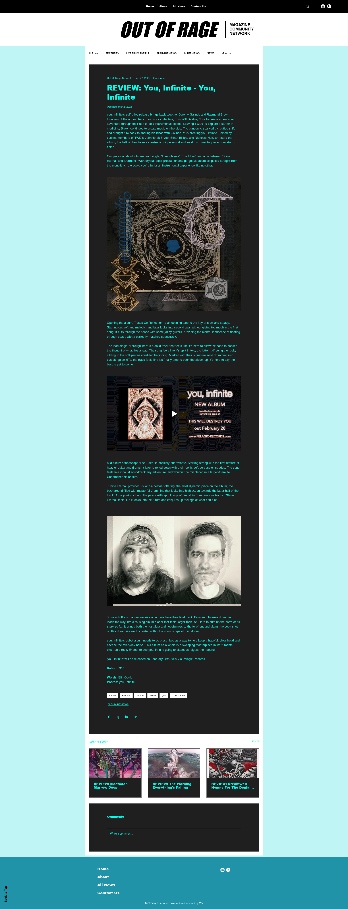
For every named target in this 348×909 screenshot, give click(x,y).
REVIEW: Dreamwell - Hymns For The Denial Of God (230, 785)
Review (126, 695)
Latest (112, 695)
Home (103, 869)
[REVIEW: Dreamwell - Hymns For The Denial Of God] (233, 763)
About (103, 877)
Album (140, 695)
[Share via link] (135, 717)
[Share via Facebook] (108, 717)
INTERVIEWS (192, 53)
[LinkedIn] (329, 6)
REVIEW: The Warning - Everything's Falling (173, 785)
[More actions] (239, 78)
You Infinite (178, 695)
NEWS (211, 53)
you (164, 695)
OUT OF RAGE (167, 29)
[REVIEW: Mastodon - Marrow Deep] (115, 763)
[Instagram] (323, 6)
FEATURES (112, 53)
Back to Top (5, 894)
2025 (153, 695)
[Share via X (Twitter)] (117, 717)
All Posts (93, 53)
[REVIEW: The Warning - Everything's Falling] (174, 763)
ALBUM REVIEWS (167, 53)
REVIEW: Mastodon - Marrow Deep (112, 785)
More (224, 53)
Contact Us (108, 893)
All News (106, 885)
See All (255, 741)
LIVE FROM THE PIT (137, 53)
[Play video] (174, 413)
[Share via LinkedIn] (126, 717)
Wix (201, 903)
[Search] (307, 6)
